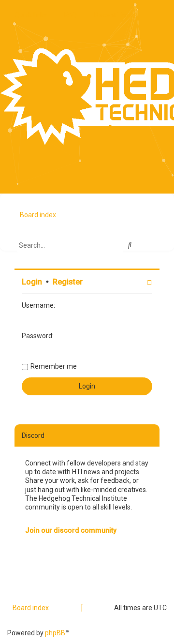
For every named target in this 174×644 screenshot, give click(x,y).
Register (68, 281)
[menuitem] (68, 15)
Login (32, 281)
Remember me (53, 366)
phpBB (55, 633)
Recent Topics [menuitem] (115, 15)
